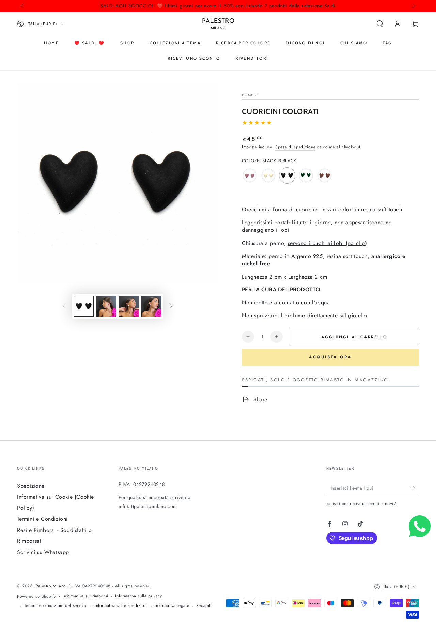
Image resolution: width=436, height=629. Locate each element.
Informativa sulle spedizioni (121, 606)
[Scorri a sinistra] (23, 6)
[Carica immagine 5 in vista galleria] (129, 306)
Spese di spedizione (295, 147)
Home (247, 94)
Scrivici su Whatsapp (43, 552)
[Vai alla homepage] (218, 24)
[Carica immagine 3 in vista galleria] (106, 306)
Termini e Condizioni (42, 519)
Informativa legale (172, 606)
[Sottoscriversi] (415, 487)
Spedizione (31, 486)
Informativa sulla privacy (138, 596)
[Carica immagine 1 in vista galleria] (84, 306)
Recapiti (204, 606)
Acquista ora (330, 357)
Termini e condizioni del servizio (56, 606)
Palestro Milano (51, 586)
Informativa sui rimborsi (85, 596)
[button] (380, 23)
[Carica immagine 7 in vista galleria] (151, 306)
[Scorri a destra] (413, 6)
